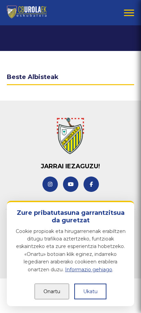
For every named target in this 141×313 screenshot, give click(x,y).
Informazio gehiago (88, 269)
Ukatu (90, 291)
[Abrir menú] (129, 13)
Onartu (51, 291)
